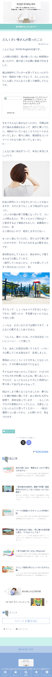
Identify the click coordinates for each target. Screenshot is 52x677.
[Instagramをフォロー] (28, 442)
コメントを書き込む (26, 620)
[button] (46, 472)
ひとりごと (9, 431)
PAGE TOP (27, 649)
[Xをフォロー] (23, 442)
